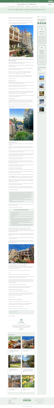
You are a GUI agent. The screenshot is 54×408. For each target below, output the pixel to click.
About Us (20, 1)
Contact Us (29, 1)
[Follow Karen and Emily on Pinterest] (22, 329)
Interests (33, 1)
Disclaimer (9, 402)
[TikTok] (50, 1)
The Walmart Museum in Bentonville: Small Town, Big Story (13, 370)
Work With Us (24, 1)
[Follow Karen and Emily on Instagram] (21, 329)
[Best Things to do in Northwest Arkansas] (41, 78)
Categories (38, 69)
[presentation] (14, 342)
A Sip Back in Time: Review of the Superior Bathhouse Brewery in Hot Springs (14, 351)
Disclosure (9, 401)
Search (38, 16)
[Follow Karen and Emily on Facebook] (20, 329)
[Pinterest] (52, 1)
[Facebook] (51, 1)
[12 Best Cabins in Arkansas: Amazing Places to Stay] (41, 85)
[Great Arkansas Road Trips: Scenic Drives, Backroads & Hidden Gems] (41, 93)
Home (15, 1)
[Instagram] (48, 1)
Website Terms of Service (11, 403)
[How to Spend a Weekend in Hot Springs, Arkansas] (41, 109)
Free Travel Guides (37, 1)
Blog (17, 1)
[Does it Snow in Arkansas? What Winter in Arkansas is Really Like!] (41, 101)
